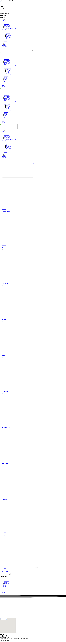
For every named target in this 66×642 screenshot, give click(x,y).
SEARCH (11, 0)
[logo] (5, 4)
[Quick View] (33, 208)
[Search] (10, 574)
